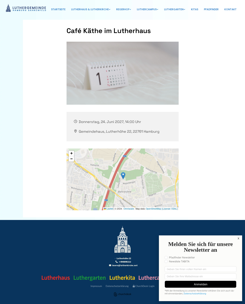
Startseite (58, 9)
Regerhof (122, 9)
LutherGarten (173, 9)
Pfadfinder (211, 9)
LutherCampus (147, 9)
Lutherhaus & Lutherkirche (90, 9)
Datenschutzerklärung (117, 286)
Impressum (96, 286)
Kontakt (230, 9)
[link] (90, 10)
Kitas (194, 9)
